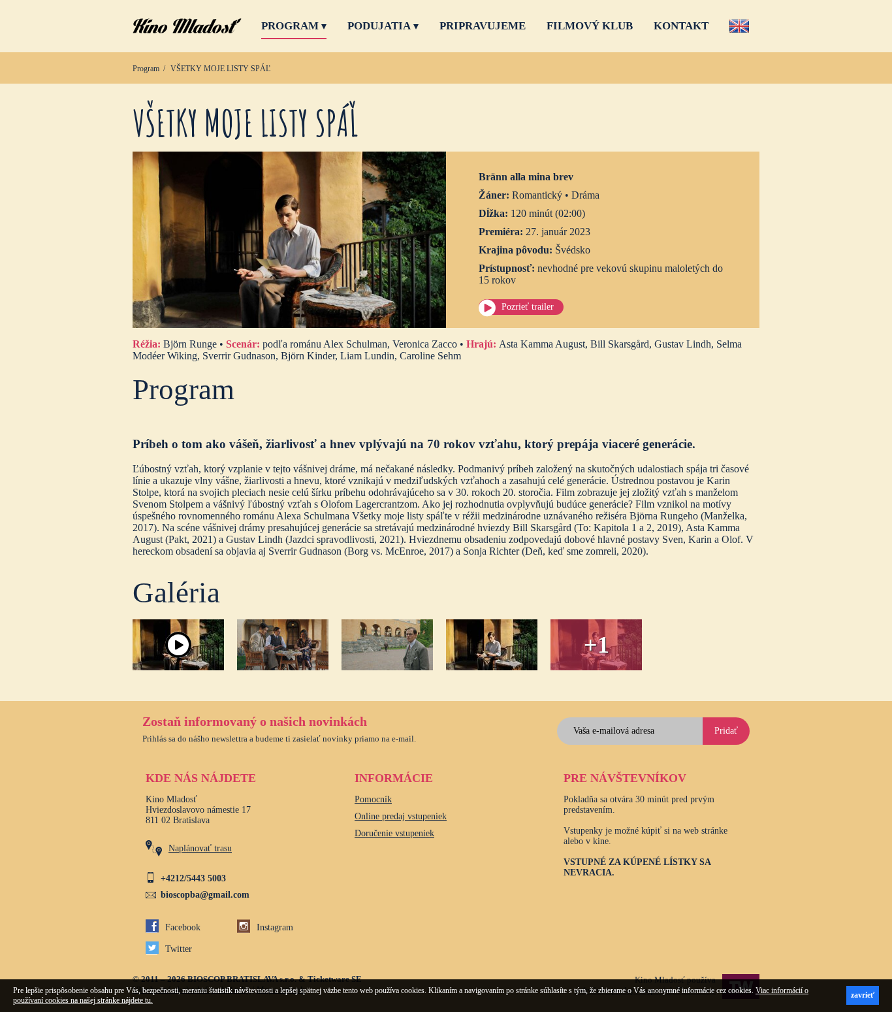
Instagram (275, 927)
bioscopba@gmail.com (205, 895)
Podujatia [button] (379, 26)
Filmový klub (590, 26)
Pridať (726, 731)
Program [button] (290, 26)
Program (146, 68)
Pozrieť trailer (528, 307)
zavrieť (862, 995)
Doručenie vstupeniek (394, 833)
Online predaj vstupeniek (401, 816)
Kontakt (681, 26)
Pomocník (373, 799)
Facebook (182, 927)
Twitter (178, 949)
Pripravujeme (482, 26)
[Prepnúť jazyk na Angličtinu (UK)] (739, 28)
